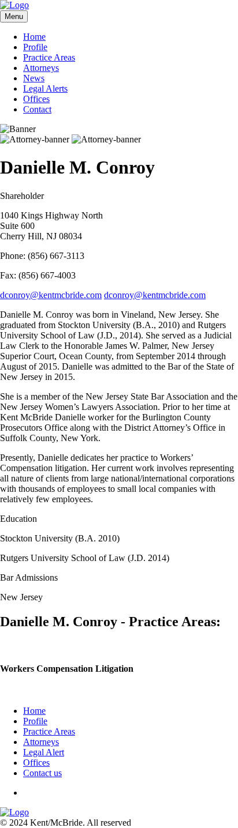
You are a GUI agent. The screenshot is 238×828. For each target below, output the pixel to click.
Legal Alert (43, 752)
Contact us (42, 773)
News (33, 78)
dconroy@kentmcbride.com (51, 295)
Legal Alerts (45, 88)
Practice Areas (49, 57)
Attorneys (41, 68)
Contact (37, 109)
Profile (35, 47)
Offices (36, 99)
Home (34, 37)
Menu (14, 16)
